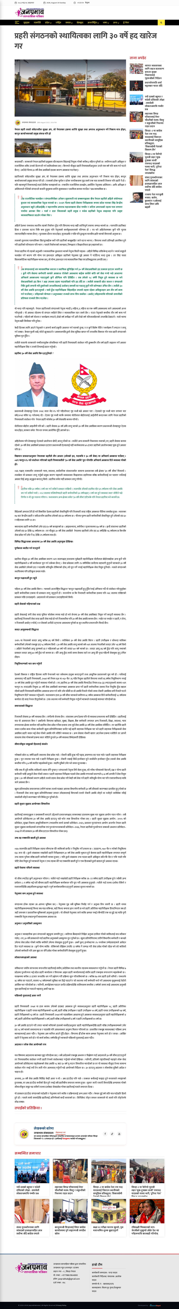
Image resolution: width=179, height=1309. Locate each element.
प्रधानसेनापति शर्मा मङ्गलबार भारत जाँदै (153, 84)
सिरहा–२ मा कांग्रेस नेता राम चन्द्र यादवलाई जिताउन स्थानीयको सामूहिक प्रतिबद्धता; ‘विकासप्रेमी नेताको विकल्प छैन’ (154, 140)
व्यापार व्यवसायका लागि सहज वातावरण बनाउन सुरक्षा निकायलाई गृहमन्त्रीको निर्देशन (154, 72)
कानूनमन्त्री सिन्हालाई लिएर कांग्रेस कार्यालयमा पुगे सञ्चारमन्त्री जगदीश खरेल (70, 1230)
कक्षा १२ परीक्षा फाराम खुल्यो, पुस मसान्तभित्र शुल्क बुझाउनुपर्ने (108, 1229)
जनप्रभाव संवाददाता (29, 122)
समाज (68, 23)
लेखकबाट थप (61, 1132)
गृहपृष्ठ (26, 23)
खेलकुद (80, 23)
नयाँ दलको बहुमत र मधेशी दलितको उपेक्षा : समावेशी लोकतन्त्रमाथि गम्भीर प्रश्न (28, 1190)
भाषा (105, 23)
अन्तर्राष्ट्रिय (92, 23)
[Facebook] (105, 1133)
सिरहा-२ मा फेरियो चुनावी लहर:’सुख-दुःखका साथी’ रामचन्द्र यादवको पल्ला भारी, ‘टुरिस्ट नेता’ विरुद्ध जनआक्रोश (153, 163)
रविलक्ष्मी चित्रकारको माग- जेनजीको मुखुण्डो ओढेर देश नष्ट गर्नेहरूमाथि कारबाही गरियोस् (145, 1230)
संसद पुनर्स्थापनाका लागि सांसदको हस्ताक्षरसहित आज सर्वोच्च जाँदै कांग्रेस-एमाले (153, 183)
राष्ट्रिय (58, 23)
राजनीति (37, 23)
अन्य (115, 23)
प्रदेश (47, 23)
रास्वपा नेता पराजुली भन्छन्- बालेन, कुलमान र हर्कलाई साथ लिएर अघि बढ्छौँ (154, 200)
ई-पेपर (126, 23)
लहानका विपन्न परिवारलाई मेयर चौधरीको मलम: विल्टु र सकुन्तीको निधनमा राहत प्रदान (154, 120)
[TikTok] (112, 1133)
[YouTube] (119, 1133)
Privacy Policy (61, 1305)
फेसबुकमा (66, 1138)
